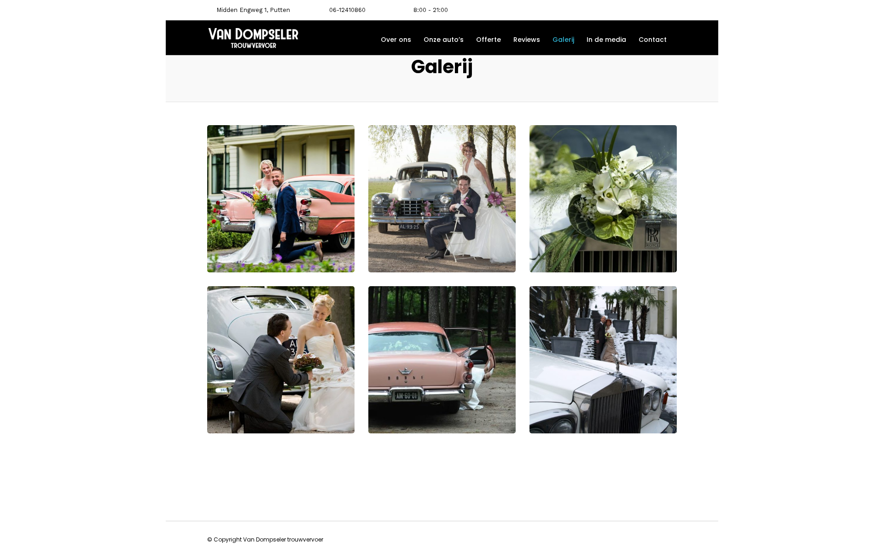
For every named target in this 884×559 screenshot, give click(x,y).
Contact (653, 39)
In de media (606, 39)
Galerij (563, 39)
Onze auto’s (444, 39)
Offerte (488, 39)
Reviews (526, 39)
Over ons (396, 39)
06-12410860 (347, 9)
